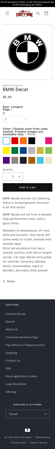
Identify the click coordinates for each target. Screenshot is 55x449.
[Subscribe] (45, 414)
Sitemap (11, 391)
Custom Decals (16, 313)
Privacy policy (18, 442)
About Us (12, 329)
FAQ (8, 368)
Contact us (13, 360)
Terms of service (38, 442)
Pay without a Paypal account (25, 344)
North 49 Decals (23, 437)
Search (10, 321)
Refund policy (43, 437)
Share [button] (11, 281)
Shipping (11, 352)
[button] (7, 13)
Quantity (8, 169)
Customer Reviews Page (22, 337)
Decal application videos (22, 376)
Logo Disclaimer (16, 383)
